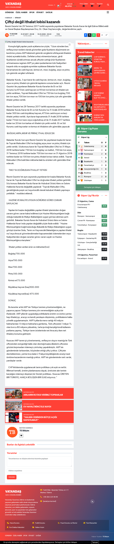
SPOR (31, 12)
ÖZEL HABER (21, 12)
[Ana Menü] (108, 12)
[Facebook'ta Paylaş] (85, 35)
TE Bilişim (24, 431)
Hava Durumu (14, 523)
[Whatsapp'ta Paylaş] (94, 35)
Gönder (11, 477)
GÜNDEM (9, 12)
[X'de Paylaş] (90, 35)
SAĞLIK (49, 12)
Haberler (8, 18)
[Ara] (108, 5)
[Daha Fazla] (98, 35)
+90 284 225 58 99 (50, 497)
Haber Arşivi (39, 527)
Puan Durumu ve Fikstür (69, 523)
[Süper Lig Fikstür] (106, 196)
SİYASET (40, 12)
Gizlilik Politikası (84, 542)
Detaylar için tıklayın (92, 187)
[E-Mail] (21, 436)
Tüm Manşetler (91, 523)
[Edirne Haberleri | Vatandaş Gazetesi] (13, 5)
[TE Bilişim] (12, 432)
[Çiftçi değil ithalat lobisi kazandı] (39, 41)
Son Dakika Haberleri (16, 527)
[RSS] (92, 501)
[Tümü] (106, 44)
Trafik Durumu (40, 523)
